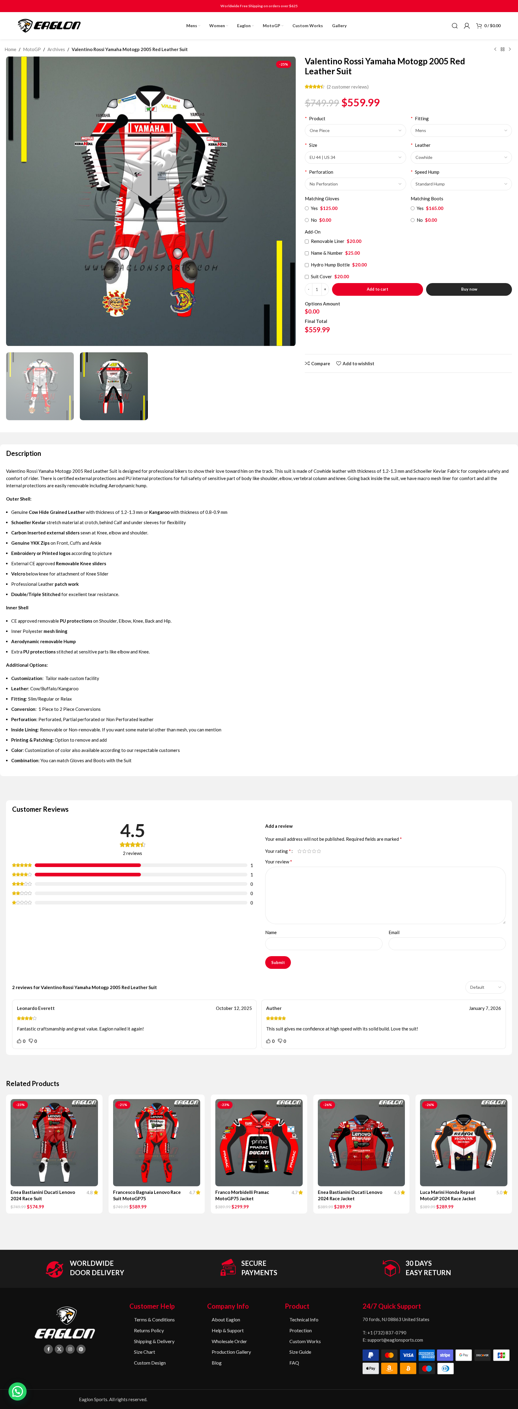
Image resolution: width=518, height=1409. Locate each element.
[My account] (467, 26)
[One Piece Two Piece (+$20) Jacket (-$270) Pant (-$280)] (355, 130)
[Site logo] (49, 25)
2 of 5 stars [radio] (304, 851)
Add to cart (377, 289)
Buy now (469, 289)
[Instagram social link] (70, 1349)
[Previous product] (495, 49)
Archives (56, 49)
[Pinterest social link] (81, 1349)
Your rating (278, 851)
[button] (17, 1391)
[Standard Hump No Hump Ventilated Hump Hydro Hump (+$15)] (461, 184)
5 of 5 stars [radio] (319, 851)
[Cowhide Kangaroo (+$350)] (461, 157)
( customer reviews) (348, 86)
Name (271, 932)
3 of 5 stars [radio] (309, 851)
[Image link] (64, 1322)
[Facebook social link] (48, 1349)
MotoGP (32, 49)
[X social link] (59, 1349)
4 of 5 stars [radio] (314, 851)
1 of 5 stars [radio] (299, 851)
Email (394, 932)
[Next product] (509, 49)
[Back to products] (502, 49)
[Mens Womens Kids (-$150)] (461, 130)
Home (10, 49)
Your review (278, 861)
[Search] (455, 26)
